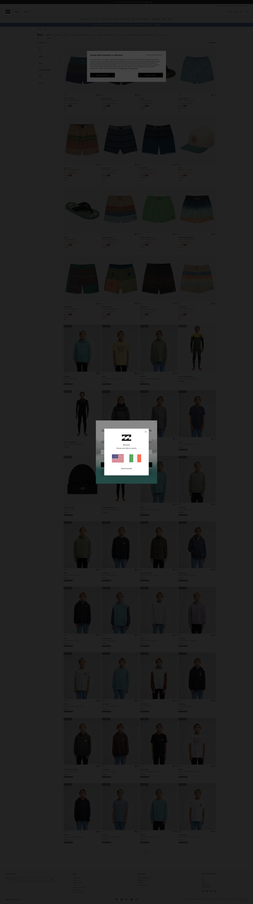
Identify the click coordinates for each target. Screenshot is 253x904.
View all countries (126, 468)
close (146, 432)
